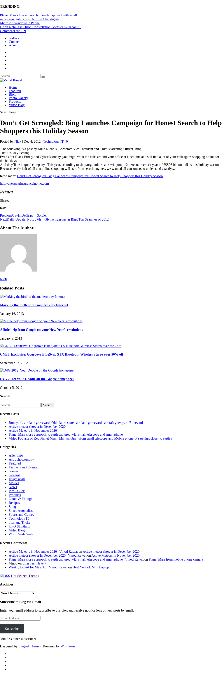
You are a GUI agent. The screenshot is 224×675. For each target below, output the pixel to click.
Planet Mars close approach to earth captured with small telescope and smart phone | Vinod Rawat (76, 559)
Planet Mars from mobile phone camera (176, 559)
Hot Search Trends (25, 576)
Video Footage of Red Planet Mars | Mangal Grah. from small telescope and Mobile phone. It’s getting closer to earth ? (90, 438)
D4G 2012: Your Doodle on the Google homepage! (37, 379)
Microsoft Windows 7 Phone (20, 23)
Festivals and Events (23, 467)
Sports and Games (21, 514)
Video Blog (17, 105)
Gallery (14, 38)
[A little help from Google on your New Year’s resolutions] (41, 321)
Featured (15, 91)
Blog (12, 94)
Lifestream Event (34, 563)
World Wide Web (21, 534)
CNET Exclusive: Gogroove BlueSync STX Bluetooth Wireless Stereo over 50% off (61, 354)
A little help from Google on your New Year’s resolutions (41, 329)
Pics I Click (17, 491)
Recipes (14, 503)
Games (13, 471)
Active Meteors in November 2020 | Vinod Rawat (43, 551)
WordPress (68, 646)
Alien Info (16, 455)
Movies (14, 483)
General (14, 475)
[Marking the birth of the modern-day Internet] (32, 296)
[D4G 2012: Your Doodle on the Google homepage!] (37, 370)
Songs (13, 506)
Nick (17, 141)
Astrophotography (21, 459)
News (13, 487)
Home (13, 87)
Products (15, 101)
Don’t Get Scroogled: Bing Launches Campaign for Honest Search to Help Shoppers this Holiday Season (90, 176)
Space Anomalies (21, 510)
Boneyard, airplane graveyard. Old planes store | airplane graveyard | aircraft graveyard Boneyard (76, 422)
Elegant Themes (29, 646)
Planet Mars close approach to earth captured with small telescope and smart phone (66, 434)
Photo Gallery (18, 98)
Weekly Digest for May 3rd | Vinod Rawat (38, 567)
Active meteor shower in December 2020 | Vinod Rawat (47, 555)
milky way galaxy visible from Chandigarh (29, 19)
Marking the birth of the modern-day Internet (34, 305)
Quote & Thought (21, 499)
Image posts (17, 479)
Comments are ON (13, 31)
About (13, 45)
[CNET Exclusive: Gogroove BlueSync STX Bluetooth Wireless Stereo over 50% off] (60, 346)
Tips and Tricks (19, 522)
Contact (14, 42)
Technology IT (53, 141)
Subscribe (12, 629)
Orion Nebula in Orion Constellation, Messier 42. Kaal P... (40, 27)
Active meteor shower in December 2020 (37, 426)
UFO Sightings (19, 526)
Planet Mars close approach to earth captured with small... (39, 15)
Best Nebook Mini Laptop (91, 567)
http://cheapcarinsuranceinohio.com (24, 183)
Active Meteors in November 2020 (33, 430)
